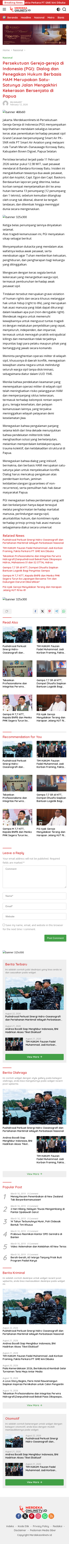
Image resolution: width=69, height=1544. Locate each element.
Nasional (8, 57)
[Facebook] (18, 1516)
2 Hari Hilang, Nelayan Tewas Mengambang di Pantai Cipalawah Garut (38, 1210)
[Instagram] (38, 1516)
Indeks (10, 1526)
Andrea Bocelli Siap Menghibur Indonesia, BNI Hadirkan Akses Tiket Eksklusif (31, 1030)
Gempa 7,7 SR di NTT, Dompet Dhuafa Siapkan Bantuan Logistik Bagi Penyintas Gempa (30, 569)
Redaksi (57, 1526)
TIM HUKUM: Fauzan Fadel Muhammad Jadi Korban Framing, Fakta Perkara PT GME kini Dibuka (33, 549)
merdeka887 (16, 102)
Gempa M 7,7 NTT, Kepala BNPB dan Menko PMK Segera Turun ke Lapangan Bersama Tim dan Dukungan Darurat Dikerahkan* (31, 578)
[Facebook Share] (35, 611)
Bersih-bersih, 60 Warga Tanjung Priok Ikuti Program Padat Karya (36, 1259)
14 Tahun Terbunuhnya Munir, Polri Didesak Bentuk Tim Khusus (36, 1223)
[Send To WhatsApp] (63, 611)
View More (33, 1056)
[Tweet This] (42, 611)
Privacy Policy (41, 1526)
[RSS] (51, 1516)
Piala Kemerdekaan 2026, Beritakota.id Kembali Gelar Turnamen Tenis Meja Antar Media (34, 1370)
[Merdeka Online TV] (20, 9)
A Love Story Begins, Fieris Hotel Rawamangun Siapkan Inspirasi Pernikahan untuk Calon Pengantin (33, 1382)
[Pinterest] (31, 1516)
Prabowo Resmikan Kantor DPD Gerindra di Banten (36, 1235)
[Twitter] (25, 1516)
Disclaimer (20, 1530)
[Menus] (5, 9)
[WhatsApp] (45, 1516)
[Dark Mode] (58, 9)
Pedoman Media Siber (43, 1530)
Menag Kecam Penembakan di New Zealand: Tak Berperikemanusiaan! (37, 1198)
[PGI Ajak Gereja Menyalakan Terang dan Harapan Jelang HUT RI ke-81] (51, 702)
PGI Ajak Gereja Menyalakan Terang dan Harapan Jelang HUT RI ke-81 (32, 588)
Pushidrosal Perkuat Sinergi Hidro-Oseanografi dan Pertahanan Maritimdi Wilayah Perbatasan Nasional (33, 541)
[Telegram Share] (56, 611)
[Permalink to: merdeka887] (5, 103)
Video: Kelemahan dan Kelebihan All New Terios (38, 1246)
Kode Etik (23, 1526)
